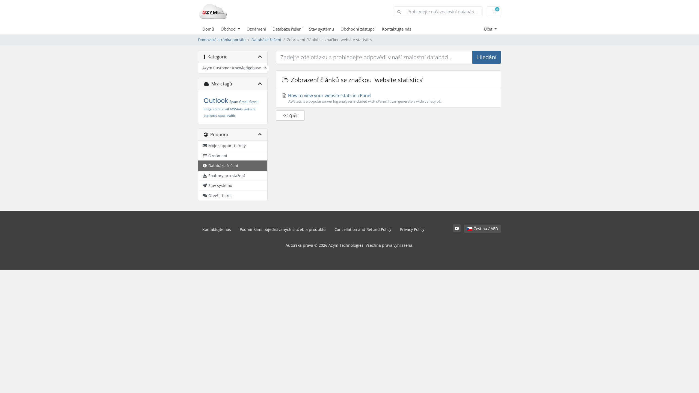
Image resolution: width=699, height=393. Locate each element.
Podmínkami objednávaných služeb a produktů (283, 229)
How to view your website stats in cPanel (364, 98)
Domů (208, 29)
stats (222, 115)
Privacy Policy (412, 229)
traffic (231, 115)
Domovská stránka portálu (222, 39)
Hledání (486, 57)
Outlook (216, 100)
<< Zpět (290, 115)
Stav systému (321, 29)
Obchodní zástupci (357, 29)
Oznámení (256, 29)
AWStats (236, 109)
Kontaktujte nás (396, 29)
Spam (233, 101)
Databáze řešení (288, 29)
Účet (488, 29)
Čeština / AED (485, 228)
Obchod (229, 29)
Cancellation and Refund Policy (362, 229)
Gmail (243, 101)
